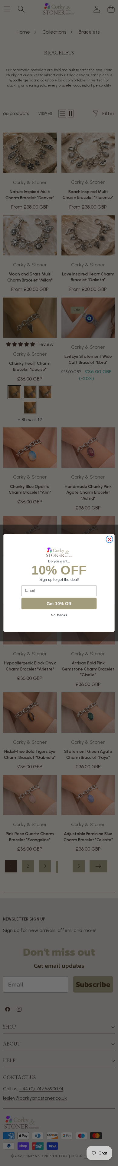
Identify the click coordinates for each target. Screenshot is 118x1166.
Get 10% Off (59, 603)
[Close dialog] (109, 539)
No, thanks (59, 615)
